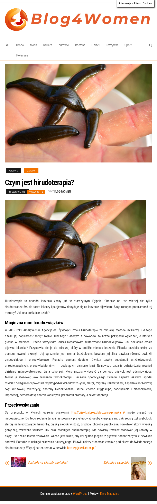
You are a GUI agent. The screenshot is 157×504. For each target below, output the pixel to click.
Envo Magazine (109, 494)
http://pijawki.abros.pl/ (81, 448)
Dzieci (95, 45)
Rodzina (80, 45)
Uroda (20, 45)
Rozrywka (112, 45)
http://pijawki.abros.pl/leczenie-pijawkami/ (98, 412)
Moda (33, 45)
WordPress (80, 494)
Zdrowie (63, 45)
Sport (128, 45)
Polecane (22, 55)
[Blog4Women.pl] (7, 45)
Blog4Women (62, 191)
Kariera (47, 45)
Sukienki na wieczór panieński (47, 463)
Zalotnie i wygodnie (116, 463)
